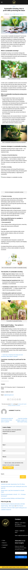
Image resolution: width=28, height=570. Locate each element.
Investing (19, 404)
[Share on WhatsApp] (8, 399)
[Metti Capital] (14, 2)
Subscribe (21, 557)
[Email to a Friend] (15, 399)
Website (4, 456)
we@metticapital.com (9, 395)
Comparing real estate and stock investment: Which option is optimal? (7, 420)
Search (2, 474)
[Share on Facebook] (10, 399)
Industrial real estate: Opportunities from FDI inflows (13, 484)
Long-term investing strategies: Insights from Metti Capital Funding (21, 420)
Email (4, 450)
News (14, 6)
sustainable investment (15, 405)
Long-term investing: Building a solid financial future (12, 498)
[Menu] (2, 2)
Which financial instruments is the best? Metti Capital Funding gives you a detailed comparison (14, 507)
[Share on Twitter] (13, 399)
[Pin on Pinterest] (17, 399)
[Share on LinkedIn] (20, 399)
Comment (5, 433)
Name (4, 444)
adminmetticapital (19, 14)
